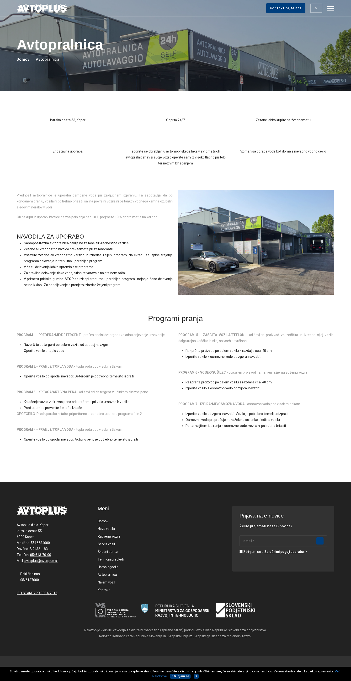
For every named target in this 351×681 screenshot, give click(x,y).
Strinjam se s (274, 552)
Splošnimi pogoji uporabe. (284, 552)
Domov (23, 59)
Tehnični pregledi (111, 559)
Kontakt (104, 590)
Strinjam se (180, 676)
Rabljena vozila (109, 536)
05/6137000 (29, 580)
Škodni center (108, 552)
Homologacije (108, 567)
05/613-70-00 (40, 555)
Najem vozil (106, 582)
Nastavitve (159, 676)
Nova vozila (106, 529)
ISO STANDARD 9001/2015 (37, 593)
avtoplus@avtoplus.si (41, 561)
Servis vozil (106, 544)
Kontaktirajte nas (286, 8)
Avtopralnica (107, 575)
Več (337, 671)
